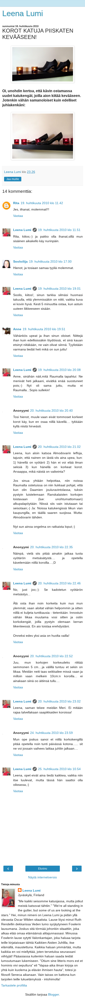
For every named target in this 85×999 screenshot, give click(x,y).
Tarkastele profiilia (14, 985)
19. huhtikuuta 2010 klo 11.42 (42, 203)
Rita (16, 203)
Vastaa (18, 216)
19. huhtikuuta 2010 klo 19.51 (44, 329)
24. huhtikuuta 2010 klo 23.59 (51, 733)
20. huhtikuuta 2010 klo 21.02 (59, 447)
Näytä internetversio (42, 877)
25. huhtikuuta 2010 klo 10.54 (59, 769)
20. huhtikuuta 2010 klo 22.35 (51, 547)
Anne (17, 329)
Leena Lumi (22, 13)
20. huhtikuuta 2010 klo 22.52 (51, 656)
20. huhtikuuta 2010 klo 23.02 (59, 701)
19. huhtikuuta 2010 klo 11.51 (59, 230)
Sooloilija (20, 261)
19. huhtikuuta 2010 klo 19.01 (59, 288)
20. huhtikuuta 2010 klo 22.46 (59, 583)
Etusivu (42, 868)
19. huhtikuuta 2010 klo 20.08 (59, 370)
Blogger (53, 994)
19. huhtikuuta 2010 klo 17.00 (50, 261)
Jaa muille (12, 179)
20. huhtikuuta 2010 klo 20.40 (51, 410)
